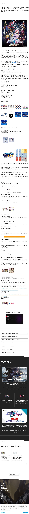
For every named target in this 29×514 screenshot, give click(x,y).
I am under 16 (25, 512)
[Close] (28, 505)
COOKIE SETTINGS (4, 498)
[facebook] (28, 10)
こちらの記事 (14, 62)
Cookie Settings (3, 512)
